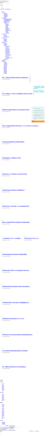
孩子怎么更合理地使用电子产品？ (38, 110)
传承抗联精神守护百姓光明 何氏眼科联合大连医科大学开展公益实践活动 (16, 286)
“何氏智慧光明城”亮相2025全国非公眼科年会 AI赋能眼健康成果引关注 (15, 302)
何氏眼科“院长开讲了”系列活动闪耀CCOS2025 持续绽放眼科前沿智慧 (15, 206)
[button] (3, 12)
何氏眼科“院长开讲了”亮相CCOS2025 (31, 238)
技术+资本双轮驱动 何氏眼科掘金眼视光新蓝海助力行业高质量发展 (15, 350)
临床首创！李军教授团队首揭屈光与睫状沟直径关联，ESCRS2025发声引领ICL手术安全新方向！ (20, 125)
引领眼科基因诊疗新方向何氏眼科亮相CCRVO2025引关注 (13, 318)
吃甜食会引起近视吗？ (37, 108)
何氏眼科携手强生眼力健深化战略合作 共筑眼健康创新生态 (13, 190)
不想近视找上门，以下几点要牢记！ (39, 112)
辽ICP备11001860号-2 (6, 428)
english (1, 5)
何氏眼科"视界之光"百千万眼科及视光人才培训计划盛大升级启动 (14, 174)
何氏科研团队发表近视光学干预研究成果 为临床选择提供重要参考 (14, 254)
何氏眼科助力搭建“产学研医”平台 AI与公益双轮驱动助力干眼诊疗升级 (15, 270)
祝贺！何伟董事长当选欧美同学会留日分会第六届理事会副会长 (14, 366)
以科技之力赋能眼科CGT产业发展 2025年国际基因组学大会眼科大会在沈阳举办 (17, 93)
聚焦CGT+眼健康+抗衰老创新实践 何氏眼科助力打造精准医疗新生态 (15, 77)
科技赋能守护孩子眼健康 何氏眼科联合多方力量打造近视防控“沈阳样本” (16, 109)
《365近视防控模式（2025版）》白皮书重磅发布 (11, 238)
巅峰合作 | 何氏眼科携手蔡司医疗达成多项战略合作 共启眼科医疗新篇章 (15, 222)
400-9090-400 (2, 4)
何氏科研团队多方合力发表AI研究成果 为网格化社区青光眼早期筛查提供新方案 (17, 334)
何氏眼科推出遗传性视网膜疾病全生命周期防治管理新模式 (13, 141)
